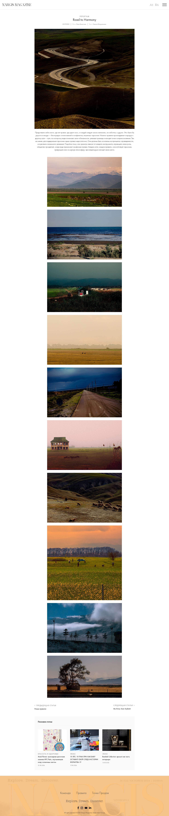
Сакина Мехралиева (99, 24)
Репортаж (84, 16)
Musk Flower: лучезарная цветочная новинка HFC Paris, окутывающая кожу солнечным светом (51, 759)
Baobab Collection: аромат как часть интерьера (116, 758)
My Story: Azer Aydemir (122, 709)
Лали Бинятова (81, 24)
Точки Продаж (100, 793)
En (157, 4)
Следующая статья (123, 705)
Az (151, 4)
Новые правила (40, 709)
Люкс (73, 754)
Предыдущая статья (46, 705)
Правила (81, 793)
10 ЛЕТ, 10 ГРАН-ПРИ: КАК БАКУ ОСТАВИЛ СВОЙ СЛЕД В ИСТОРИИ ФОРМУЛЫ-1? (84, 759)
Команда (65, 793)
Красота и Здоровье (48, 754)
